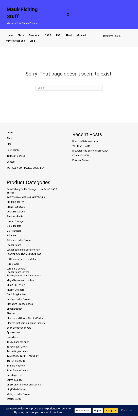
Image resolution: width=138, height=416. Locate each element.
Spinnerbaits (13, 332)
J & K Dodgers (14, 230)
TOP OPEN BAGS (16, 361)
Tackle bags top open (18, 342)
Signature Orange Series (20, 304)
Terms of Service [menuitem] (16, 156)
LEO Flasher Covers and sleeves (23, 259)
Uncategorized (14, 375)
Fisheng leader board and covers (24, 275)
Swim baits (13, 337)
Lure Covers (13, 264)
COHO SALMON (80, 155)
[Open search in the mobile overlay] (68, 14)
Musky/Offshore (15, 289)
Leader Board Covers (18, 272)
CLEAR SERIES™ (15, 202)
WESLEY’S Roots (81, 146)
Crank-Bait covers (16, 207)
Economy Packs (15, 216)
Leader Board (14, 245)
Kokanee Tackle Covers (19, 240)
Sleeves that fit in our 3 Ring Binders (26, 323)
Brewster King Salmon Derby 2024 (90, 150)
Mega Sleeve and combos (20, 280)
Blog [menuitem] (9, 144)
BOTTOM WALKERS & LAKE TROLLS (26, 197)
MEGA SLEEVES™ (16, 285)
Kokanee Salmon (81, 160)
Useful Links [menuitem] (13, 150)
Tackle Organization (17, 351)
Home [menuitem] (10, 132)
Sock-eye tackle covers (19, 327)
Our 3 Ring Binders (16, 294)
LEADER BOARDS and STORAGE (24, 254)
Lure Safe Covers (16, 268)
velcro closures (15, 380)
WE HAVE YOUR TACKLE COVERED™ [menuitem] (26, 167)
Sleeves (11, 313)
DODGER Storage (16, 211)
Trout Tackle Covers (17, 370)
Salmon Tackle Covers (18, 299)
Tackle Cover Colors (17, 346)
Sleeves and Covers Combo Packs (25, 318)
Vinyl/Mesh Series (16, 389)
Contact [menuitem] (11, 161)
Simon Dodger (14, 308)
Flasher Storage (15, 221)
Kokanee (11, 235)
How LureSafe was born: (85, 141)
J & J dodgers (14, 226)
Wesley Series (14, 399)
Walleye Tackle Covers (18, 394)
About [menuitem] (10, 138)
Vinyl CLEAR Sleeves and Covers (24, 384)
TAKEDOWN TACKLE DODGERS (23, 356)
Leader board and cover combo (23, 249)
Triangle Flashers (16, 365)
